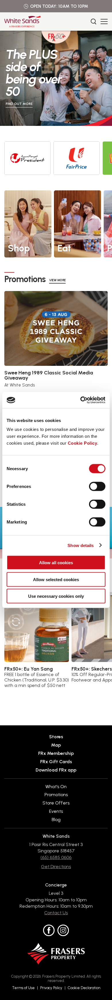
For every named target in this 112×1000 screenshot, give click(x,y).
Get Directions (56, 866)
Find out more (19, 104)
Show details (80, 545)
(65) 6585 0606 (56, 857)
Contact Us (56, 912)
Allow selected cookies (56, 579)
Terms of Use (23, 988)
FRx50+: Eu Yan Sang (28, 669)
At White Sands (19, 385)
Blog (56, 819)
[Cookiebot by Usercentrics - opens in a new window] (80, 400)
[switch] (97, 486)
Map (56, 745)
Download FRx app (56, 770)
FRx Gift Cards (56, 761)
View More (57, 280)
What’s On (56, 786)
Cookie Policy (82, 443)
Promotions (56, 794)
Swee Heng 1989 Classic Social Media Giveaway (48, 375)
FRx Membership (56, 753)
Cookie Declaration (84, 988)
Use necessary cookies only (56, 596)
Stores (56, 736)
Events (56, 811)
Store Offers (56, 803)
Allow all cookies (56, 562)
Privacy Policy (51, 988)
